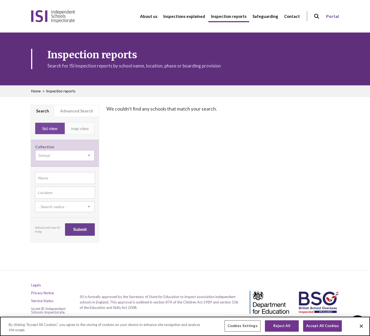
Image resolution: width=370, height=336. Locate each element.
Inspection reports (60, 91)
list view (49, 128)
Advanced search (47, 227)
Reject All (281, 326)
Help (38, 232)
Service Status (42, 301)
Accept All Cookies (322, 326)
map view (80, 128)
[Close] (361, 326)
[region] (185, 326)
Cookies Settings (243, 326)
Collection (44, 146)
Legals (36, 285)
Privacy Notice (42, 293)
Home (36, 91)
